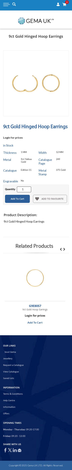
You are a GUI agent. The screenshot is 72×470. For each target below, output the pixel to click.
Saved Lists (8, 378)
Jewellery (7, 358)
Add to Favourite (52, 198)
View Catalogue (11, 372)
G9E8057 (35, 306)
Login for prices (13, 137)
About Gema (9, 352)
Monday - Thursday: (14, 429)
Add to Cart (17, 198)
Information (9, 407)
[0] (64, 4)
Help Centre (9, 400)
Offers (6, 413)
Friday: (7, 436)
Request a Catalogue (13, 365)
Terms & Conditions (13, 394)
